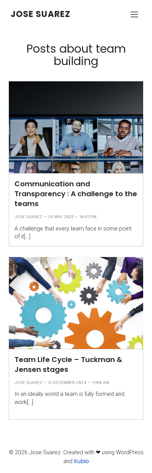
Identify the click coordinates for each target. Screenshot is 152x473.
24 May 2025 (61, 216)
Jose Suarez (28, 216)
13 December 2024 (67, 382)
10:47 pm (88, 216)
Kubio (81, 461)
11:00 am (100, 382)
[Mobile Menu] (134, 14)
